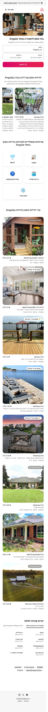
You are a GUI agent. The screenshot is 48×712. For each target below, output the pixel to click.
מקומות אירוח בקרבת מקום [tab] (35, 626)
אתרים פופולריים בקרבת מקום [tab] (13, 626)
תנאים (20, 701)
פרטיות (26, 701)
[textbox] (33, 57)
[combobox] (23, 49)
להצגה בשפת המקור (10, 3)
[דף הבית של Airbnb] (42, 9)
